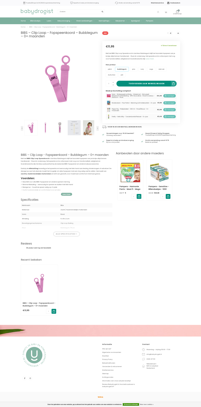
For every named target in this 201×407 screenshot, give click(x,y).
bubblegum (122, 69)
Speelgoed (135, 21)
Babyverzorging (64, 21)
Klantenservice (157, 3)
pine (133, 69)
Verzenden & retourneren (112, 366)
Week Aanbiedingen (84, 21)
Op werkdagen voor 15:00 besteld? (120, 133)
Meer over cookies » (147, 404)
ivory (142, 69)
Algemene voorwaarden (111, 352)
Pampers (149, 21)
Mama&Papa (104, 21)
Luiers (49, 21)
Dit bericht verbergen (131, 404)
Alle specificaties (66, 234)
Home (23, 21)
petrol (110, 69)
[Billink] (100, 397)
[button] (22, 128)
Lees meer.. (150, 59)
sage (151, 69)
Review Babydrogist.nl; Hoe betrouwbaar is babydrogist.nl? (118, 385)
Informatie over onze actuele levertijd (116, 381)
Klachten (105, 356)
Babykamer (120, 21)
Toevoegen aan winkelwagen (147, 83)
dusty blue (111, 75)
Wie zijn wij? (106, 349)
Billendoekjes (35, 21)
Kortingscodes (107, 377)
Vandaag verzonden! (114, 135)
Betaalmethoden (108, 363)
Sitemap (105, 373)
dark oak (161, 69)
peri (122, 75)
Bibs (105, 33)
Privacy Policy (107, 359)
